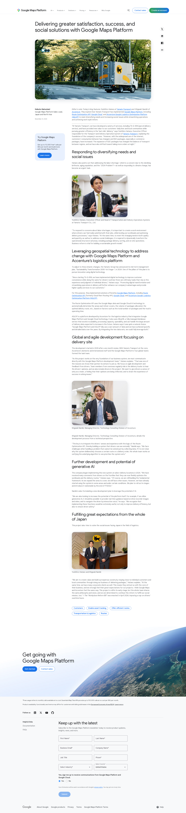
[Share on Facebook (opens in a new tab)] (162, 43)
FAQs (25, 730)
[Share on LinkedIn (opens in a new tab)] (162, 36)
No (70, 781)
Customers (78, 608)
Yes (62, 781)
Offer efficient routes (120, 608)
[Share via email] (162, 50)
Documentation (29, 726)
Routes (104, 613)
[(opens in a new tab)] (27, 807)
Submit (64, 794)
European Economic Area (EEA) (102, 704)
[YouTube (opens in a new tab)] (46, 712)
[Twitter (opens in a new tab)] (41, 712)
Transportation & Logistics (85, 613)
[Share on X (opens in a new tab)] (162, 29)
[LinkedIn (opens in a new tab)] (35, 712)
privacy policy (98, 787)
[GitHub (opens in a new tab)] (52, 712)
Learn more (119, 704)
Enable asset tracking (97, 608)
